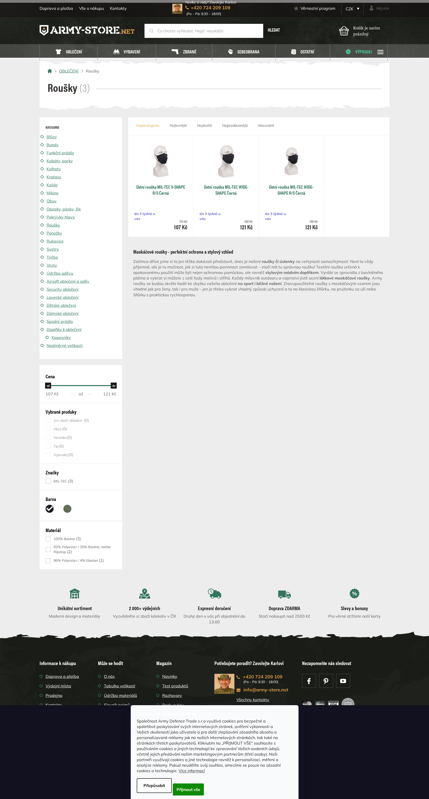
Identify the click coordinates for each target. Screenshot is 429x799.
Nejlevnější (178, 125)
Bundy (53, 144)
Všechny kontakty (252, 699)
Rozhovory (172, 695)
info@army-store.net (265, 690)
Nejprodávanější (235, 125)
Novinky (169, 676)
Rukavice (55, 241)
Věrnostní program (318, 8)
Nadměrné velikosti (65, 345)
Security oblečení (62, 289)
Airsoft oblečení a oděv (68, 281)
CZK (350, 8)
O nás (109, 676)
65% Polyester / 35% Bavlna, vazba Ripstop (82, 549)
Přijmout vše (188, 789)
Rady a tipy (173, 704)
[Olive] (67, 509)
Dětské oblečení (61, 305)
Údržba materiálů (120, 695)
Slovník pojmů (117, 704)
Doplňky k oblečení (64, 329)
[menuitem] (68, 52)
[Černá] (50, 509)
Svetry (53, 249)
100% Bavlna (67, 538)
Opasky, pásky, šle (64, 208)
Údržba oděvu (60, 273)
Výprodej (63, 454)
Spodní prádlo (60, 321)
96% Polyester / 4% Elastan (78, 560)
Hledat (274, 30)
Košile (52, 184)
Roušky (53, 225)
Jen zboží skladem (71, 420)
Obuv (52, 200)
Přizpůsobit (154, 785)
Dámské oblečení (62, 313)
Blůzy (52, 136)
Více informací (192, 770)
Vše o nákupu (91, 8)
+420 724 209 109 (262, 677)
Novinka (62, 437)
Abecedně (266, 125)
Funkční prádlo (60, 152)
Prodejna (54, 695)
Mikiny (53, 192)
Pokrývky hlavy (61, 217)
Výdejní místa (58, 685)
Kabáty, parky (60, 160)
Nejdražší (204, 125)
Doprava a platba (56, 8)
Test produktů (175, 685)
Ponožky (54, 233)
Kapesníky (61, 337)
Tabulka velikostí (119, 685)
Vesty (52, 265)
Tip (58, 446)
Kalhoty (54, 168)
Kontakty (118, 8)
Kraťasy (54, 176)
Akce (60, 428)
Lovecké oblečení (62, 297)
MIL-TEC (63, 481)
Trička (52, 257)
